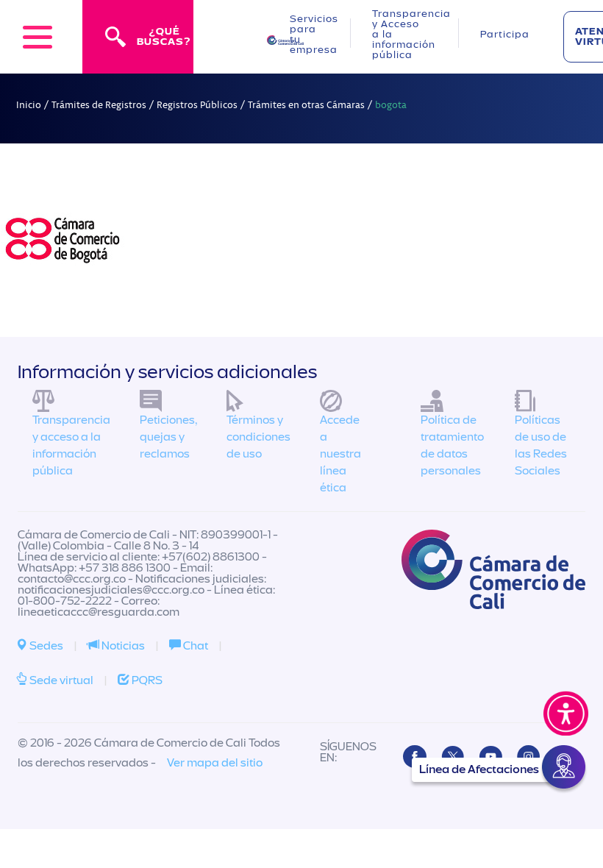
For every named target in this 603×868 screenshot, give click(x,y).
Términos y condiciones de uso (258, 437)
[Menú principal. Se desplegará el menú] (37, 37)
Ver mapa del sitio (215, 762)
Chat (194, 645)
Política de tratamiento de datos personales (452, 445)
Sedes (45, 645)
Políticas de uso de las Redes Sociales (541, 445)
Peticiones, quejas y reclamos (168, 437)
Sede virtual (60, 680)
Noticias (122, 645)
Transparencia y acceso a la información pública (71, 445)
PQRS (146, 680)
